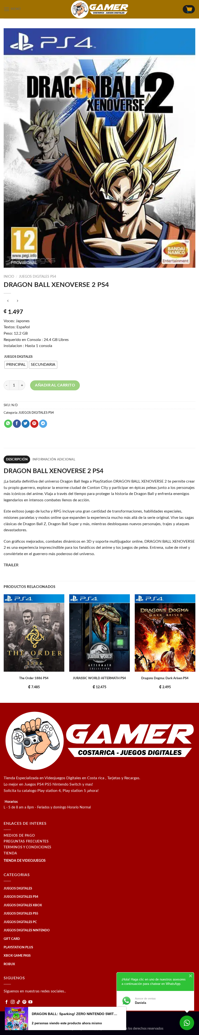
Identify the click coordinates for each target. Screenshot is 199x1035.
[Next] (195, 648)
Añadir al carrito (55, 385)
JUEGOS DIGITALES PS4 (37, 276)
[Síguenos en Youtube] (30, 1002)
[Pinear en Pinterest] (34, 424)
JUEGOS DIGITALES (18, 356)
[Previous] (4, 648)
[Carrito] (189, 9)
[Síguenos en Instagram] (13, 1002)
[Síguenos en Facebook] (6, 1002)
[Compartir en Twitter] (26, 424)
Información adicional (54, 459)
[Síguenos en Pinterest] (24, 1002)
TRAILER (11, 565)
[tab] (17, 459)
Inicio (9, 276)
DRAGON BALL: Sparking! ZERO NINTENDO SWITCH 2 (75, 1014)
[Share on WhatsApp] (8, 424)
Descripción (17, 459)
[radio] (16, 364)
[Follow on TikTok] (18, 1002)
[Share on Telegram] (43, 424)
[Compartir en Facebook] (17, 424)
